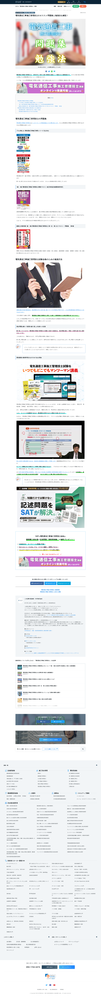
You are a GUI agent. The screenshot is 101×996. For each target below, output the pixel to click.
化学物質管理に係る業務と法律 (81, 875)
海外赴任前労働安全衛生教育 (44, 849)
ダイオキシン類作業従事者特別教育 (15, 811)
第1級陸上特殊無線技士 (74, 783)
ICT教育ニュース (64, 653)
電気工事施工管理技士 (43, 783)
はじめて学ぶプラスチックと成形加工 (16, 916)
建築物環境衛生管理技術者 (13, 773)
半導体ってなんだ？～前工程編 (81, 906)
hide (52, 97)
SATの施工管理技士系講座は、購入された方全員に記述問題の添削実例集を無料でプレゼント (44, 472)
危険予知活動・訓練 (41, 820)
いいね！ (44, 721)
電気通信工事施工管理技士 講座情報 (50, 590)
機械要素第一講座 (78, 924)
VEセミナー (55, 872)
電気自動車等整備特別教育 (73, 838)
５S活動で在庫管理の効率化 (81, 872)
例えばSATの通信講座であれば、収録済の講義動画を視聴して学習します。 (36, 461)
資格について (67, 6)
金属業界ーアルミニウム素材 (36, 901)
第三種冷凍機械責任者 (12, 786)
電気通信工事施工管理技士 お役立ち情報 (50, 592)
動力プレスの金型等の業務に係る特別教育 (17, 817)
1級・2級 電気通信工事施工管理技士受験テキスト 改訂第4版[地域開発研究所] (36, 104)
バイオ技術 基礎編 (56, 908)
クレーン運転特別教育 (12, 843)
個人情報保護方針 (31, 944)
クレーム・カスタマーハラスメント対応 (86, 799)
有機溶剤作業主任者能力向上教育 (75, 852)
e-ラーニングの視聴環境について (63, 944)
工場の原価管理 (10, 872)
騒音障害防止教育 (11, 823)
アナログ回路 (55, 913)
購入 (83, 6)
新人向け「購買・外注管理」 (81, 869)
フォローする (58, 721)
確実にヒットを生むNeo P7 (35, 906)
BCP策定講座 (32, 893)
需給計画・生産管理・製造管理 (14, 875)
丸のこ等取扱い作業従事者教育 (44, 826)
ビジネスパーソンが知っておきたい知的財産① (62, 894)
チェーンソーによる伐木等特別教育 (75, 829)
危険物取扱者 (10, 776)
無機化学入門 (77, 927)
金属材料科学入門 (78, 913)
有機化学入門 (10, 931)
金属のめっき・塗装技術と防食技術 (15, 921)
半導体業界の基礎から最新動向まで (60, 898)
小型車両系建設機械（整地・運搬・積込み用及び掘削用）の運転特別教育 (21, 839)
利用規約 (27, 947)
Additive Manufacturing (35, 924)
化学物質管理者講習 (41, 829)
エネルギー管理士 (11, 789)
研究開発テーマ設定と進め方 (59, 906)
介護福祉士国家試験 (35, 799)
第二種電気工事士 (73, 781)
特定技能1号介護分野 (35, 796)
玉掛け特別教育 (10, 826)
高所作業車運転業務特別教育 (13, 856)
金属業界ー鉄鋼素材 (11, 901)
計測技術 (31, 916)
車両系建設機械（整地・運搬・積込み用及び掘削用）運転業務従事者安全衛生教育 (21, 852)
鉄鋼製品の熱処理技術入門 (80, 921)
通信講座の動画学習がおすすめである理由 (28, 111)
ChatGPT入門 (55, 888)
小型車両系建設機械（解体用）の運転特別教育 (78, 835)
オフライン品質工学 (56, 878)
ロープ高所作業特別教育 (42, 835)
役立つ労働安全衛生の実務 (13, 878)
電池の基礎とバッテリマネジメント (15, 913)
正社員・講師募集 (21, 941)
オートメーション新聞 (31, 653)
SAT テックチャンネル (30, 641)
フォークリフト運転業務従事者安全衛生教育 (47, 852)
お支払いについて (59, 941)
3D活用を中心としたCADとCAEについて (39, 881)
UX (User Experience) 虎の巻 (81, 881)
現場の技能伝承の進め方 (57, 863)
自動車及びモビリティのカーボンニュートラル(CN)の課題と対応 (62, 902)
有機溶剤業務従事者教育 (42, 817)
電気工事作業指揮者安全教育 (44, 846)
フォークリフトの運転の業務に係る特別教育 (77, 826)
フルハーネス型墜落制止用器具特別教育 (76, 805)
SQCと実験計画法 (78, 866)
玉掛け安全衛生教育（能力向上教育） (76, 846)
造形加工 (31, 921)
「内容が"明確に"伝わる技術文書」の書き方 (39, 866)
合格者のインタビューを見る (50, 739)
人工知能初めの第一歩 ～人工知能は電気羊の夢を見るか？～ (84, 889)
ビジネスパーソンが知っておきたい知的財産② (85, 894)
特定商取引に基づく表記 (13, 947)
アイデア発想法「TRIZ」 (80, 878)
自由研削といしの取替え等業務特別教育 (76, 811)
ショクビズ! (49, 653)
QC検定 (24, 796)
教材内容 (60, 6)
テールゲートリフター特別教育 (44, 832)
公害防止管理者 (17, 796)
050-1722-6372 (33, 967)
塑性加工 (9, 924)
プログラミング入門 (79, 886)
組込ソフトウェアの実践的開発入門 (15, 886)
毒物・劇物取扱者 (11, 799)
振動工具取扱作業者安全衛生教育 (75, 820)
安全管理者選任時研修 (72, 817)
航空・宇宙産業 (78, 901)
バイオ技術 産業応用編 (80, 908)
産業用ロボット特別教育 (42, 843)
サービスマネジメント (12, 863)
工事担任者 (71, 786)
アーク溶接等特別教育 (72, 814)
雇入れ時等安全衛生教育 (12, 820)
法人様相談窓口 (61, 2)
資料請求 (76, 6)
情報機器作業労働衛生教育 (43, 838)
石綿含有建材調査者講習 (59, 796)
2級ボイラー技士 (11, 783)
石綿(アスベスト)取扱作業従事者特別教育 (47, 811)
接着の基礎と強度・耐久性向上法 (60, 921)
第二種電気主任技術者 (74, 776)
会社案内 (9, 941)
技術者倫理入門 (78, 863)
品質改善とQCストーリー (35, 869)
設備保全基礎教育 (33, 875)
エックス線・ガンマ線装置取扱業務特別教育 (17, 849)
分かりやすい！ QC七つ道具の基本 (60, 869)
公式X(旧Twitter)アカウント (32, 647)
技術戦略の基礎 (33, 898)
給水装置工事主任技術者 (12, 781)
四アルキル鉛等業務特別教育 (13, 846)
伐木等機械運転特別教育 (12, 832)
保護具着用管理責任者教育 (13, 829)
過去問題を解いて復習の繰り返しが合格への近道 (29, 109)
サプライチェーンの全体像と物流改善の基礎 (62, 866)
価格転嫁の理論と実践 (12, 898)
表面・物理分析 (78, 916)
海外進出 (9, 893)
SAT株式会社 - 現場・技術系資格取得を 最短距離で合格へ (38, 630)
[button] (50, 976)
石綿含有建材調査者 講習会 (14, 944)
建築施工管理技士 (42, 776)
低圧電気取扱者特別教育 (12, 814)
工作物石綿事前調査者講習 (59, 799)
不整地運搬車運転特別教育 (73, 843)
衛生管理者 (9, 796)
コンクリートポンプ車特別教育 (74, 832)
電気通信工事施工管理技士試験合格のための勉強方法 (29, 108)
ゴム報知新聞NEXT (41, 653)
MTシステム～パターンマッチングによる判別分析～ (17, 882)
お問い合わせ (37, 947)
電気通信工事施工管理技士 (23, 123)
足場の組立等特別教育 (12, 808)
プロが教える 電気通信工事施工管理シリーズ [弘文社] (31, 102)
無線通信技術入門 (11, 888)
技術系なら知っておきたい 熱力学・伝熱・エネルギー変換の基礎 (39, 927)
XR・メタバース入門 (34, 888)
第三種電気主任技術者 (74, 773)
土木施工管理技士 (42, 778)
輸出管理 (9, 866)
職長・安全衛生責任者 (12, 805)
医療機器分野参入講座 (79, 898)
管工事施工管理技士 (42, 781)
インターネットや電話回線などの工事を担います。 (45, 123)
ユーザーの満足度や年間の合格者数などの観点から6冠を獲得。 (62, 615)
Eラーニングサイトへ (67, 967)
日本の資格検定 (55, 653)
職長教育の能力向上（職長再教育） (45, 805)
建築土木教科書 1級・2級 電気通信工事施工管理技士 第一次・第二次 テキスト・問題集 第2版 (40, 106)
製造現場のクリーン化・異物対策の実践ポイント (17, 909)
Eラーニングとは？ (74, 941)
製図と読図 (54, 927)
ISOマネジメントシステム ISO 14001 (61, 875)
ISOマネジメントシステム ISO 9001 (16, 869)
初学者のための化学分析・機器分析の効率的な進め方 (62, 917)
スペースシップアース (73, 653)
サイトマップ (10, 950)
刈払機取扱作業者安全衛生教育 (74, 823)
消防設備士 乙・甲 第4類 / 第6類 (14, 778)
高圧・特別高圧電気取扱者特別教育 (45, 814)
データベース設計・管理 (57, 886)
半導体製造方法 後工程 (35, 908)
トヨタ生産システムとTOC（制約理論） (38, 872)
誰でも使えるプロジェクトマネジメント (38, 863)
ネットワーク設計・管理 (57, 881)
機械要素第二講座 (11, 927)
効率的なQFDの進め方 (12, 906)
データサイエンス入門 (34, 886)
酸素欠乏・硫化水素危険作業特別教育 (76, 808)
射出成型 (54, 924)
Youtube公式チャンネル (31, 635)
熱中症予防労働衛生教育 (12, 835)
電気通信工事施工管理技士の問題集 (25, 100)
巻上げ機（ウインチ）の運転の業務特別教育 (47, 823)
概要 (55, 6)
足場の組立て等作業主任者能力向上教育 (76, 849)
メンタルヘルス (80, 796)
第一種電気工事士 (73, 778)
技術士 (39, 773)
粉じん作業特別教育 (41, 808)
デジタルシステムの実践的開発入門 (37, 913)
